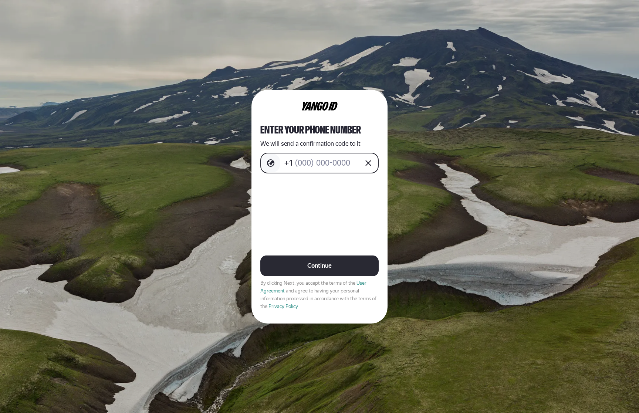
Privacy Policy (283, 306)
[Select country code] (270, 163)
